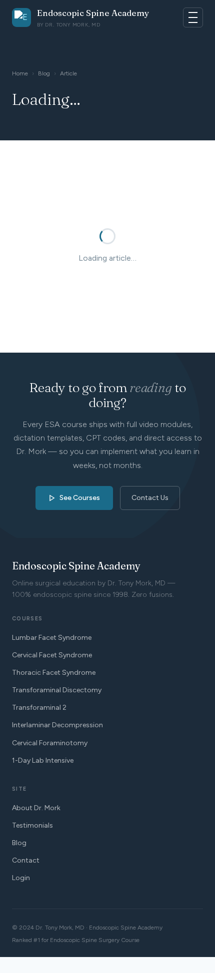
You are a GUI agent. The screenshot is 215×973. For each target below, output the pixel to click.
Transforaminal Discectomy (57, 690)
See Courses (80, 497)
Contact (26, 860)
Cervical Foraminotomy (50, 743)
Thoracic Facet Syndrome (54, 672)
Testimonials (32, 825)
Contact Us (150, 497)
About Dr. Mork (36, 808)
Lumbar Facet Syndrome (52, 637)
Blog (44, 73)
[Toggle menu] (193, 17)
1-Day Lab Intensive (43, 760)
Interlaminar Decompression (57, 725)
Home (20, 73)
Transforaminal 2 (39, 707)
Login (21, 878)
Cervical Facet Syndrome (52, 655)
